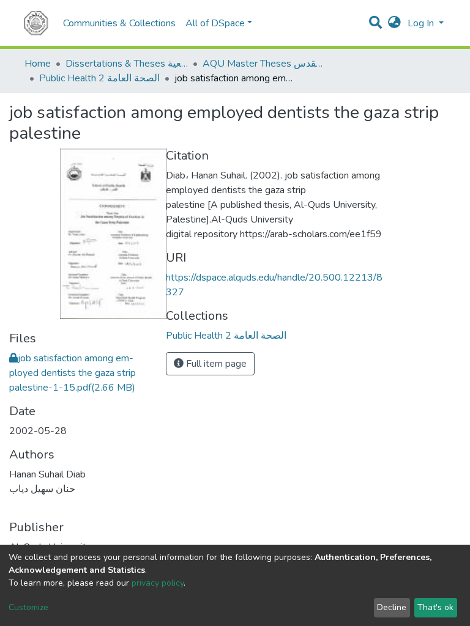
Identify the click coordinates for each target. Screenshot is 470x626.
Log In (422, 23)
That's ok (435, 607)
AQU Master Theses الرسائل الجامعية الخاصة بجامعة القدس (264, 63)
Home (37, 63)
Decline (391, 607)
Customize (28, 607)
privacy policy (158, 583)
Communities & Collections (119, 23)
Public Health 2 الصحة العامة (99, 78)
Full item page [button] (215, 363)
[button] (394, 23)
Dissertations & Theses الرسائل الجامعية (126, 63)
